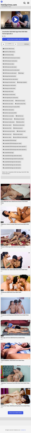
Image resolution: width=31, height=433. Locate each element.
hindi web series (18, 134)
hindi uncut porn (18, 128)
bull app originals (22, 82)
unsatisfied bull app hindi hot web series (13, 158)
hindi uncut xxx (7, 134)
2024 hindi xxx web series (10, 73)
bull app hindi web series (10, 76)
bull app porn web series (10, 85)
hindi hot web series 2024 (10, 112)
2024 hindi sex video (9, 64)
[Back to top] (28, 430)
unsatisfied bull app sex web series (12, 164)
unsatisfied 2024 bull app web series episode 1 (15, 146)
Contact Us (23, 430)
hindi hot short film (20, 103)
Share (27, 44)
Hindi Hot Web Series (9, 48)
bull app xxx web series (9, 94)
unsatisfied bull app (8, 152)
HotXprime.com (9, 4)
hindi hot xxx (20, 116)
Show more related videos (15, 412)
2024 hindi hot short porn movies (12, 57)
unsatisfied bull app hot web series (12, 161)
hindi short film (7, 128)
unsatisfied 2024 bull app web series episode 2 (15, 149)
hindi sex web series (19, 125)
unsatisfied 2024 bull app (10, 140)
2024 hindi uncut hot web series (11, 70)
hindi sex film (21, 122)
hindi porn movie (8, 119)
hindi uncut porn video (9, 131)
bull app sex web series (9, 88)
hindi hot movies (21, 100)
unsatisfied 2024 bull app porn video (12, 143)
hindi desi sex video (8, 100)
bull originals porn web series (11, 97)
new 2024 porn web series (20, 137)
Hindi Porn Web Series (9, 51)
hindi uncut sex (21, 131)
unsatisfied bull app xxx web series (12, 168)
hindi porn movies (19, 119)
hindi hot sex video (8, 103)
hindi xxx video (7, 137)
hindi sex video (7, 125)
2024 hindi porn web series (10, 61)
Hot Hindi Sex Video (9, 54)
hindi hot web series (9, 109)
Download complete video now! (16, 39)
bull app (22, 73)
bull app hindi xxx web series (11, 79)
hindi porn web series (9, 122)
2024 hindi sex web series (10, 67)
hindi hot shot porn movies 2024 (11, 106)
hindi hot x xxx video (9, 116)
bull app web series (8, 91)
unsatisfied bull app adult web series (12, 155)
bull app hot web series (9, 82)
